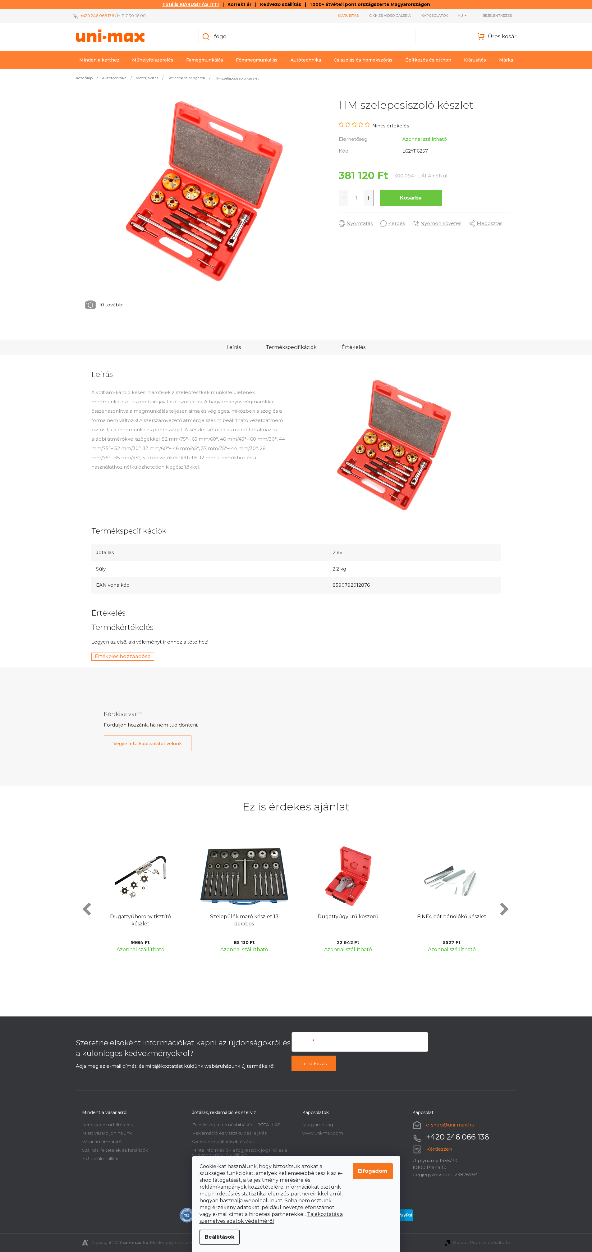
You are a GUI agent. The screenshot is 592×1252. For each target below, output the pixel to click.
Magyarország (317, 1124)
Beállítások (219, 1237)
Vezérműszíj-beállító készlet (483, 917)
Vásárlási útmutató (102, 1141)
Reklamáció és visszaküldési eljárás (229, 1133)
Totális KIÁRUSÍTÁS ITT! (190, 4)
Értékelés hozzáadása (123, 656)
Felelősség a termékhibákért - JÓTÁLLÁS (236, 1124)
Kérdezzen (439, 1149)
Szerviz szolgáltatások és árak (223, 1141)
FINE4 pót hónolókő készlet (380, 917)
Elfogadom (373, 1171)
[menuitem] (99, 60)
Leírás (234, 347)
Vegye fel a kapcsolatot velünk (147, 743)
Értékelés (353, 347)
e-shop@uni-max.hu (450, 1125)
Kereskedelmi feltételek (107, 1124)
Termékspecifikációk (291, 347)
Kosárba (411, 198)
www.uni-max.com (322, 1133)
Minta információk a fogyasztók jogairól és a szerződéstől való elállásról (239, 1152)
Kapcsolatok (434, 15)
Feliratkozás (314, 1063)
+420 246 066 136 (97, 15)
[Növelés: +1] (368, 198)
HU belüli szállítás (100, 1158)
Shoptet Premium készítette (481, 1242)
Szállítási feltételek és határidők (115, 1150)
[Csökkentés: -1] (343, 198)
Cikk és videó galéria (390, 15)
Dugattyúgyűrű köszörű (276, 917)
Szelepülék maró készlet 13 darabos (172, 920)
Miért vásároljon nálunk (107, 1133)
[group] (172, 900)
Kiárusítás (348, 15)
